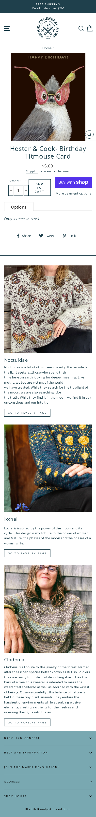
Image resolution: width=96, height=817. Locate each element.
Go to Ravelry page (27, 412)
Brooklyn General (22, 738)
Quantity (19, 180)
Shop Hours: (16, 796)
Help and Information (26, 752)
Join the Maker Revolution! (31, 767)
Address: (12, 781)
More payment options (73, 193)
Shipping (32, 171)
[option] (48, 6)
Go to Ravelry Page (27, 722)
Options (18, 207)
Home (47, 48)
